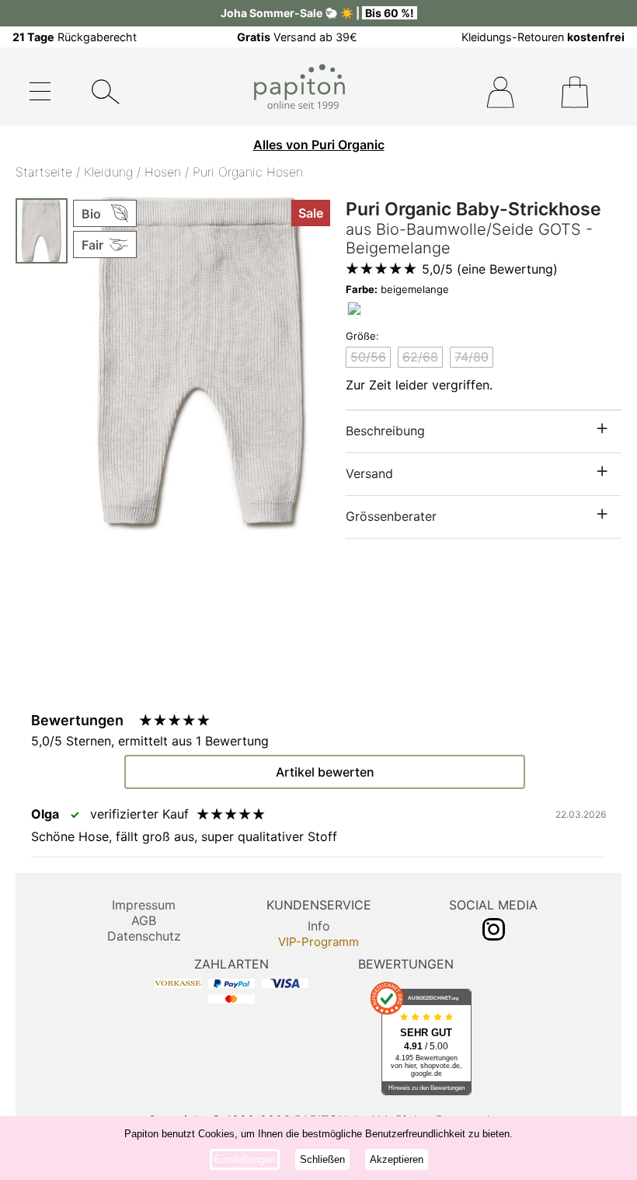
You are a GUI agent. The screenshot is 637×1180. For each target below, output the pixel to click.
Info (319, 926)
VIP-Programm (318, 941)
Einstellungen (244, 1159)
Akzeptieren (396, 1159)
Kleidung (108, 172)
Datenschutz (144, 936)
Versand (369, 473)
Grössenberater (391, 516)
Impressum (144, 905)
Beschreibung (385, 430)
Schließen (322, 1159)
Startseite (44, 172)
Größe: (362, 336)
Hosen (162, 172)
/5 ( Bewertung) (490, 269)
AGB (143, 920)
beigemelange (397, 289)
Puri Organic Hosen (248, 172)
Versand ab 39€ (297, 37)
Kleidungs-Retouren (543, 37)
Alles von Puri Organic (319, 144)
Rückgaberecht (74, 37)
